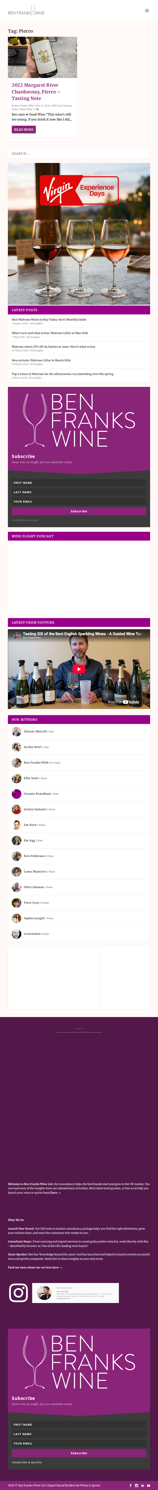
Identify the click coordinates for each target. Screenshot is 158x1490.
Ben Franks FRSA (24, 105)
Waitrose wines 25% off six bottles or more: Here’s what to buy (53, 346)
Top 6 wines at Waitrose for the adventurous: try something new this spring (62, 374)
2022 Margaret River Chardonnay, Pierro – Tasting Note (36, 91)
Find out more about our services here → (35, 1267)
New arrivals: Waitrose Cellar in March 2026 (41, 360)
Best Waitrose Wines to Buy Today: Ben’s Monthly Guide (49, 319)
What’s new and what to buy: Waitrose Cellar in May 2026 (50, 333)
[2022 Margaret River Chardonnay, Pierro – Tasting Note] (42, 57)
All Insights (36, 323)
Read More (23, 129)
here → (56, 1192)
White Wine (25, 109)
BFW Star (57, 105)
